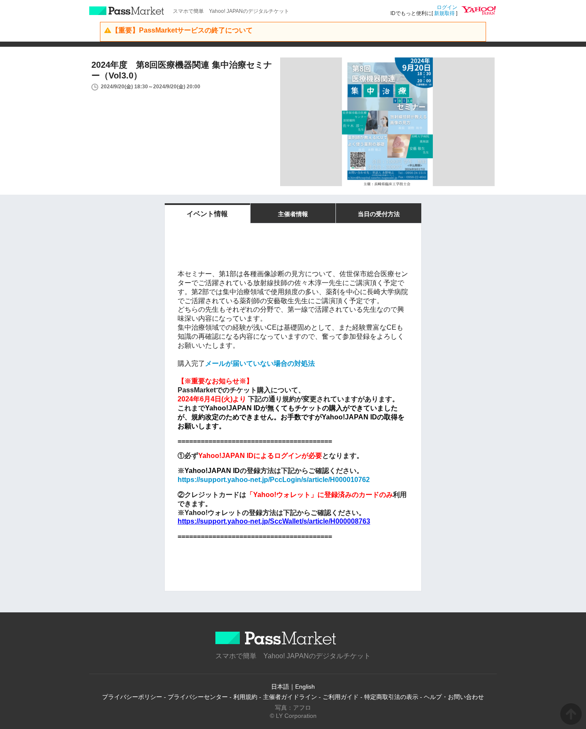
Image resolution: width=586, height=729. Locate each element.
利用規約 (245, 696)
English (305, 686)
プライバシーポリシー (132, 696)
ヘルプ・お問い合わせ (454, 696)
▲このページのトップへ (571, 714)
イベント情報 (207, 213)
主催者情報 (293, 214)
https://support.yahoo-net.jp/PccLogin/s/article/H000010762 (274, 479)
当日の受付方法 (379, 214)
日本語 (280, 686)
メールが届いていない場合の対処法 (260, 363)
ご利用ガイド (341, 696)
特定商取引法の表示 (391, 696)
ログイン (447, 7)
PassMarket (126, 10)
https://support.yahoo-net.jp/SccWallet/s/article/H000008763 (274, 521)
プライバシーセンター (198, 696)
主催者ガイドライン (290, 696)
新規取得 (444, 13)
